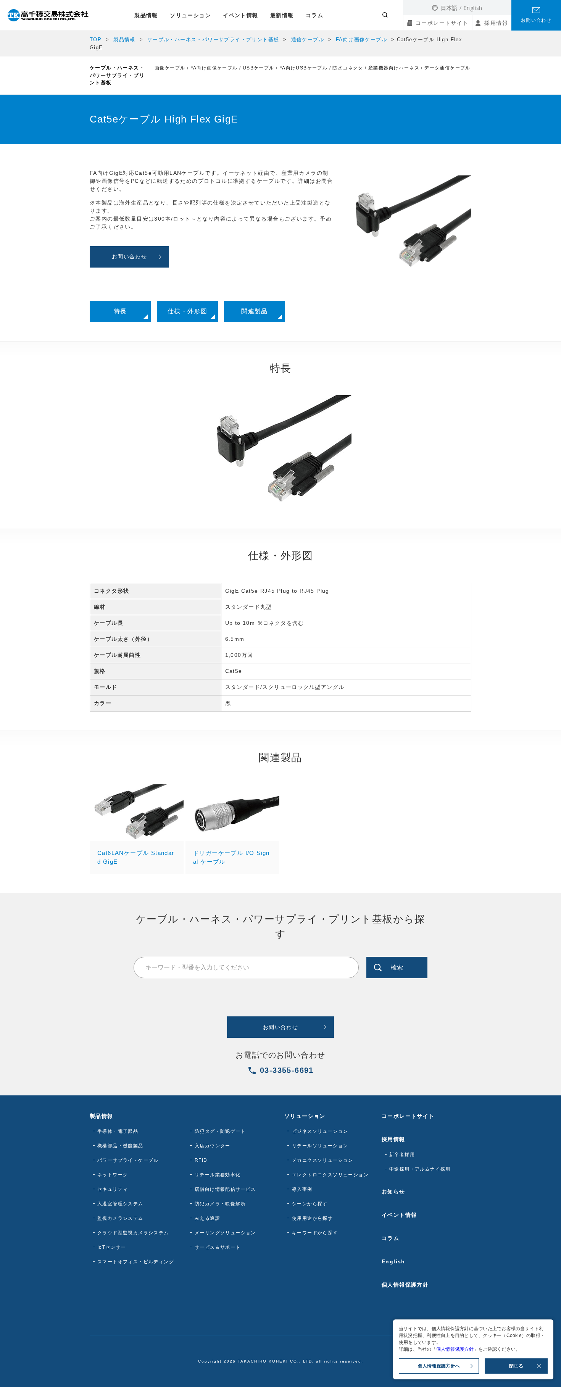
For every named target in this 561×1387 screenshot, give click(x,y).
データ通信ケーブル (447, 68)
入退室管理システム (120, 1203)
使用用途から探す (312, 1218)
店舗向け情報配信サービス (225, 1189)
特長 (120, 311)
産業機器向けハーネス (393, 68)
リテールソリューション (320, 1145)
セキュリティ (112, 1189)
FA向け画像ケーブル (361, 39)
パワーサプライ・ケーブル (128, 1160)
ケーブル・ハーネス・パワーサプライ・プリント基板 (213, 39)
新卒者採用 (402, 1154)
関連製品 (254, 311)
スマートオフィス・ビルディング (135, 1261)
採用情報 (496, 23)
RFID (201, 1160)
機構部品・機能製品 (120, 1145)
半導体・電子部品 (117, 1131)
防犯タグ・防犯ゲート (220, 1131)
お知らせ (393, 1192)
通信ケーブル (307, 39)
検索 (397, 967)
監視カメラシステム (120, 1218)
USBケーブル (258, 68)
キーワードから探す (315, 1232)
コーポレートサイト (442, 23)
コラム (314, 15)
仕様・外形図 (187, 311)
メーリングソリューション (225, 1232)
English (472, 7)
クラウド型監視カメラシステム (133, 1232)
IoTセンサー (111, 1247)
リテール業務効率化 (218, 1174)
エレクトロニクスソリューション (330, 1174)
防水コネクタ (347, 68)
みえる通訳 (207, 1218)
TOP (96, 39)
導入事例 (302, 1189)
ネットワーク (112, 1174)
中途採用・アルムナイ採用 (420, 1169)
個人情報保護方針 (405, 1285)
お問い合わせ (536, 20)
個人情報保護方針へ (439, 1366)
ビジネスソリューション (320, 1131)
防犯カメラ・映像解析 (220, 1203)
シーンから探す (310, 1203)
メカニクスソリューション (322, 1160)
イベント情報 (240, 15)
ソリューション (190, 15)
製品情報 (146, 15)
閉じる (516, 1366)
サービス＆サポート (218, 1247)
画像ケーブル (170, 68)
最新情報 (282, 15)
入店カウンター (213, 1145)
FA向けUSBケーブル (303, 68)
